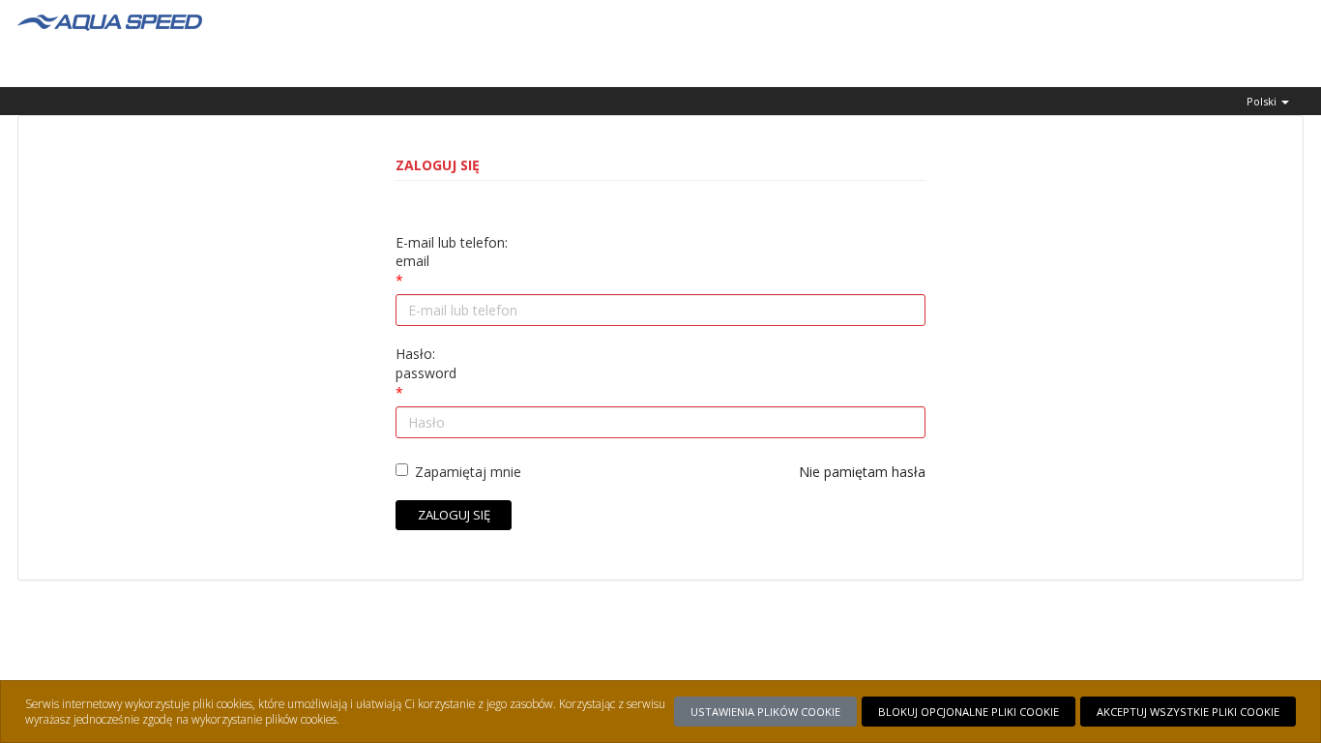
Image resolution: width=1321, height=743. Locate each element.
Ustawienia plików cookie (765, 711)
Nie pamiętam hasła (862, 471)
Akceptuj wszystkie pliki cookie (1188, 711)
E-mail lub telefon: (452, 252)
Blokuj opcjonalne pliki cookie (968, 711)
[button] (1268, 101)
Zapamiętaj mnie (468, 471)
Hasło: (426, 363)
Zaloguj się (454, 514)
